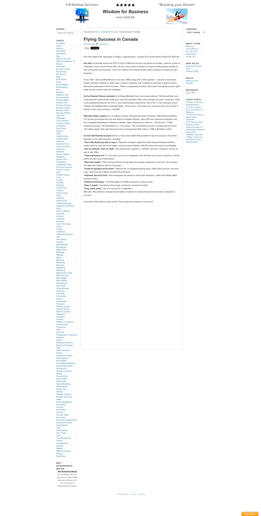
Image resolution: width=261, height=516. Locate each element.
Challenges (60, 118)
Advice (59, 45)
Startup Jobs (61, 381)
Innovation (60, 218)
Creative (59, 131)
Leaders (59, 229)
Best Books (61, 66)
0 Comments (103, 44)
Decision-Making (62, 154)
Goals (58, 195)
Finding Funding (62, 174)
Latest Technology (63, 223)
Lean (58, 236)
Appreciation (61, 53)
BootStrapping (61, 87)
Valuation (59, 445)
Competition (61, 125)
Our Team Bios (192, 51)
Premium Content (63, 311)
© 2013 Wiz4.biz (122, 494)
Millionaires (60, 262)
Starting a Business (64, 371)
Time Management (63, 438)
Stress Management (64, 402)
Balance (59, 63)
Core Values (61, 128)
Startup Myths (61, 386)
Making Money (62, 244)
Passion (59, 298)
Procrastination (62, 324)
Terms (58, 435)
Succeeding (61, 409)
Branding (59, 92)
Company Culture (63, 123)
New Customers (62, 275)
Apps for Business (63, 58)
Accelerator (60, 43)
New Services (61, 283)
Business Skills (62, 110)
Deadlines (60, 151)
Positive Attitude (62, 309)
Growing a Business (64, 203)
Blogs (58, 76)
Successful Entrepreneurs (66, 420)
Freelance (60, 185)
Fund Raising (61, 187)
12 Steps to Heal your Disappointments (194, 103)
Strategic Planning (63, 394)
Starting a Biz (61, 368)
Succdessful (61, 404)
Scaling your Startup (64, 355)
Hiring (58, 208)
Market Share (61, 249)
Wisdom (59, 453)
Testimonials (191, 54)
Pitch (188, 68)
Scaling (59, 353)
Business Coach (62, 97)
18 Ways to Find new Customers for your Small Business (194, 139)
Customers (60, 149)
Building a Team (62, 94)
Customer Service (63, 146)
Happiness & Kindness (65, 205)
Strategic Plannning (64, 396)
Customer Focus (62, 143)
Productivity (61, 327)
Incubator (60, 216)
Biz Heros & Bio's (63, 69)
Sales (58, 347)
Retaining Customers (64, 342)
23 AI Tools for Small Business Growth (194, 123)
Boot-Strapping (62, 84)
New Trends (61, 285)
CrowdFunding (61, 138)
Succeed (59, 407)
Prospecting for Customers (66, 334)
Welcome (189, 46)
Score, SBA (190, 92)
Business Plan (62, 102)
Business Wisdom (63, 113)
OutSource (60, 291)
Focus (58, 177)
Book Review (61, 79)
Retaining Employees (64, 345)
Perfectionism (61, 301)
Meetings (59, 254)
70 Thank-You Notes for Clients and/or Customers (195, 117)
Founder (59, 180)
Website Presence (63, 451)
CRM (58, 133)
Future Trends (61, 193)
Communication (62, 120)
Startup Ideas (61, 378)
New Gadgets (61, 278)
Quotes (59, 340)
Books (58, 82)
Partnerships (61, 296)
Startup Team (61, 389)
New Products (61, 280)
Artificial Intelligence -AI (65, 61)
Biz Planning (61, 71)
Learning (59, 242)
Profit (58, 329)
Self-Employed (62, 358)
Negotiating (60, 267)
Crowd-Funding (62, 136)
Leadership (60, 231)
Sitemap (141, 494)
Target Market (61, 425)
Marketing (60, 252)
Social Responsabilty (64, 365)
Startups (59, 391)
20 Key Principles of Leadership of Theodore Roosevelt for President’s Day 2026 (195, 131)
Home (97, 31)
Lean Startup (61, 239)
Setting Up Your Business (192, 81)
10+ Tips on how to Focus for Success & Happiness (194, 109)
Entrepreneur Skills (63, 164)
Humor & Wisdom (63, 211)
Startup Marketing (63, 383)
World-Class (61, 456)
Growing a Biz (61, 200)
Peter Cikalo (90, 44)
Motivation (60, 265)
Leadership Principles (109, 31)
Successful (60, 417)
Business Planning (63, 105)
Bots (58, 89)
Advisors (59, 48)
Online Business (62, 288)
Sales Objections (63, 350)
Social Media (61, 360)
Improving (60, 213)
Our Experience (192, 48)
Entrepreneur (61, 162)
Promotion (60, 332)
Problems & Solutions (64, 322)
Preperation (60, 316)
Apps (58, 56)
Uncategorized (62, 443)
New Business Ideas (64, 273)
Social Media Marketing (65, 363)
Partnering (60, 293)
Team (58, 427)
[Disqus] (132, 242)
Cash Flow (60, 115)
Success (59, 412)
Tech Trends (61, 433)
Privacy (134, 494)
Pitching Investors (63, 306)
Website (59, 448)
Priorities (59, 319)
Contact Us (190, 56)
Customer (60, 141)
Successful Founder (64, 422)
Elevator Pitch (61, 159)
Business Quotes (63, 107)
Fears (58, 172)
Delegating (60, 156)
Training (59, 440)
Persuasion (60, 303)
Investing (59, 221)
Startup (59, 373)
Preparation (60, 314)
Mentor (59, 257)
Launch (59, 226)
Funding (59, 190)
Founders (60, 182)
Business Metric (62, 100)
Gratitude (59, 198)
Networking (60, 270)
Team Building (61, 430)
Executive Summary (64, 167)
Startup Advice (62, 376)
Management (61, 247)
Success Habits (62, 414)
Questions (60, 337)
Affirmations (61, 51)
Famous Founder (63, 169)
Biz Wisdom (61, 74)
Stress (58, 399)
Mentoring (60, 260)
